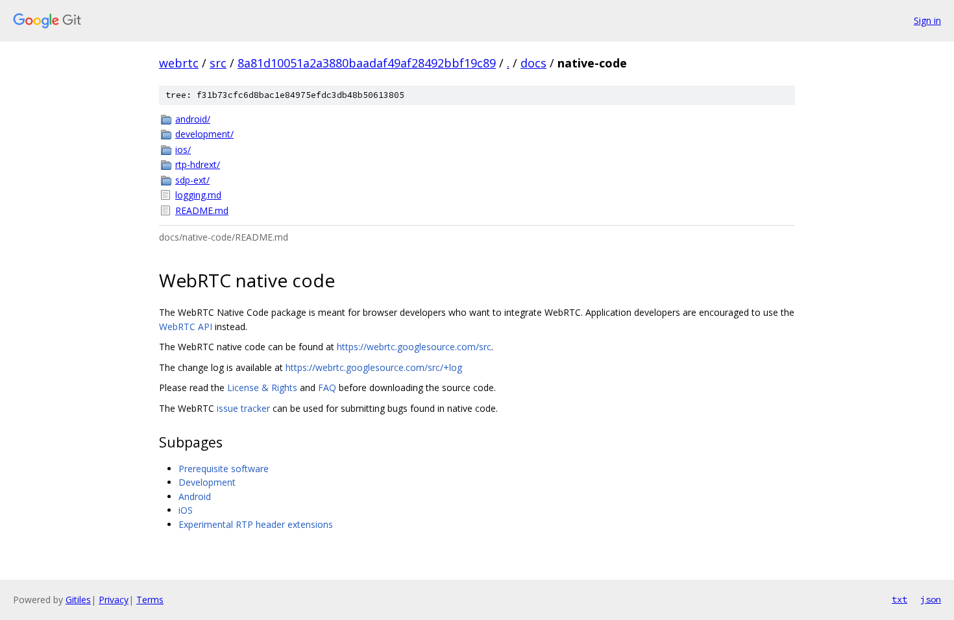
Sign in (927, 20)
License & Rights (262, 387)
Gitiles (78, 599)
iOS (185, 510)
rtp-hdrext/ (197, 164)
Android (194, 496)
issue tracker (243, 408)
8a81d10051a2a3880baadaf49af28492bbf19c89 (367, 63)
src (218, 63)
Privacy (113, 599)
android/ (192, 119)
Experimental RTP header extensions (255, 524)
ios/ (183, 149)
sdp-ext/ (192, 180)
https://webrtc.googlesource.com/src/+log (374, 367)
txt (899, 599)
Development (207, 482)
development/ (204, 134)
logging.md (198, 195)
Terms (150, 599)
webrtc (179, 63)
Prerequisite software (223, 468)
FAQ (327, 387)
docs (533, 63)
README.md (201, 210)
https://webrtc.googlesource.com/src (414, 346)
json (930, 599)
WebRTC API (185, 326)
